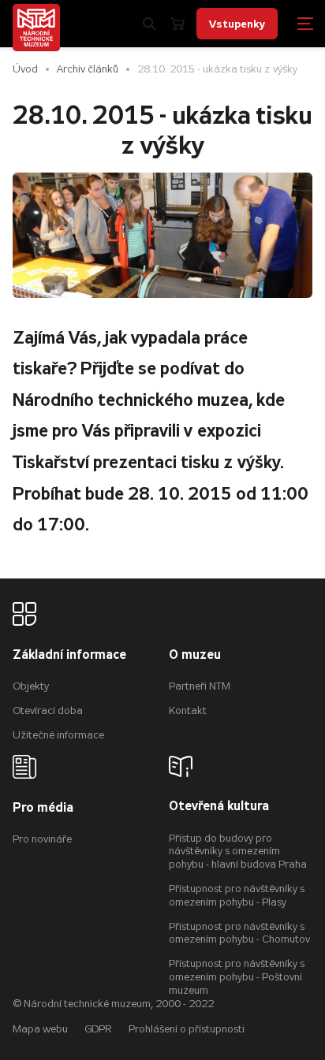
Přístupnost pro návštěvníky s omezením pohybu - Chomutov (239, 933)
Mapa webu (40, 1029)
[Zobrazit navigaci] (305, 23)
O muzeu (195, 655)
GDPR (98, 1029)
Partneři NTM (199, 686)
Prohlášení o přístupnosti (187, 1029)
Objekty (31, 686)
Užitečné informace (58, 735)
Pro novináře (42, 839)
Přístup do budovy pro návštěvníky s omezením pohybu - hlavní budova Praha (238, 851)
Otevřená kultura (219, 806)
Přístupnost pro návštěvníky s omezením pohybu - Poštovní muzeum (236, 977)
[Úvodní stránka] (36, 27)
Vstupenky (237, 23)
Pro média (43, 808)
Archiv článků (87, 69)
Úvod (25, 69)
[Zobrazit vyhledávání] (149, 23)
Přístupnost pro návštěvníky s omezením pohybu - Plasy (236, 895)
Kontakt (188, 710)
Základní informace (69, 655)
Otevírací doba (48, 710)
